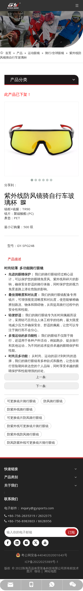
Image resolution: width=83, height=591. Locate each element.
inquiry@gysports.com (37, 508)
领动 (37, 571)
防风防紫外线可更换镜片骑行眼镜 (31, 442)
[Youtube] (45, 542)
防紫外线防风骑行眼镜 (23, 434)
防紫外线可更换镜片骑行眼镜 (28, 426)
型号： (12, 245)
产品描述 (14, 259)
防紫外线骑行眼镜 (20, 409)
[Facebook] (7, 542)
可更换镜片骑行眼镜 (21, 401)
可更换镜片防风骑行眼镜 (24, 417)
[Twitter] (35, 542)
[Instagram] (26, 542)
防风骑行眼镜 (53, 401)
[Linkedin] (17, 542)
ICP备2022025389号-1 (42, 562)
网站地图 (50, 571)
